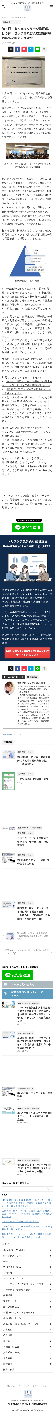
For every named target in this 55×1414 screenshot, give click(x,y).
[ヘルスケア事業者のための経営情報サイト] (27, 9)
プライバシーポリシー (41, 1386)
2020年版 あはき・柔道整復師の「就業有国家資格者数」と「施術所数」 (33, 760)
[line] (37, 49)
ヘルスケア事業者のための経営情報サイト (27, 1400)
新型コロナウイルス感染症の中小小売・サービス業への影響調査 (32, 842)
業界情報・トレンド (13, 734)
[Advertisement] (27, 809)
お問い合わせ (10, 1386)
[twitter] (10, 49)
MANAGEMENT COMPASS (27, 1404)
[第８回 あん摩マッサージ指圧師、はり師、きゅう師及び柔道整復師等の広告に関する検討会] (31, 49)
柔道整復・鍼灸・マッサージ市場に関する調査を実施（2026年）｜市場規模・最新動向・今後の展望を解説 (27, 1213)
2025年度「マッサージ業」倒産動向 (20, 1221)
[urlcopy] (44, 49)
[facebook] (17, 49)
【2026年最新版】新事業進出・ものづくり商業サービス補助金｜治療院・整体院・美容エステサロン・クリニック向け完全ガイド (34, 1014)
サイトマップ (24, 1386)
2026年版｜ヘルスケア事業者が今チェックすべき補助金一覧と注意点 (34, 1116)
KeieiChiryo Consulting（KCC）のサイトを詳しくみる (27, 652)
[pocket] (24, 49)
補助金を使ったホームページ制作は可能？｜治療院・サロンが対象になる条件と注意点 (34, 1168)
